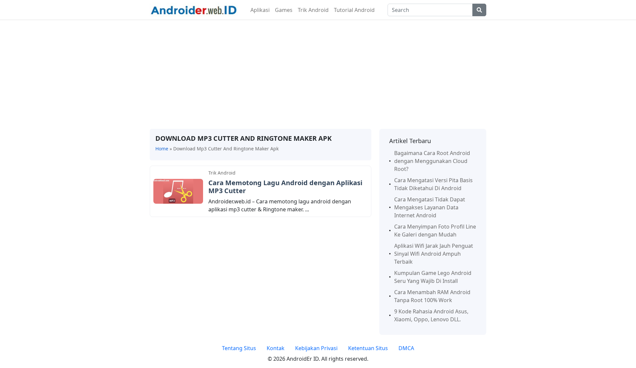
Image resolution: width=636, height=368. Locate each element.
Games (283, 10)
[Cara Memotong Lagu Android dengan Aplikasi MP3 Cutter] (178, 190)
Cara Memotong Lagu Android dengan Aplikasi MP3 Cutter (285, 186)
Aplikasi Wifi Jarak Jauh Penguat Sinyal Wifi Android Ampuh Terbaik (433, 253)
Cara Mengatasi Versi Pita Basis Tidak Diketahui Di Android (433, 184)
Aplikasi (260, 10)
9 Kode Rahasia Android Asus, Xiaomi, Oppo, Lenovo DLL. (431, 315)
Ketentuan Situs (368, 348)
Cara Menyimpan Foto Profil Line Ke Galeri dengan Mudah (435, 230)
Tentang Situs (239, 348)
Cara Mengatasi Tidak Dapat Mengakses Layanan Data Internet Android (429, 207)
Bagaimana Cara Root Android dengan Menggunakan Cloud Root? (432, 161)
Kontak (276, 348)
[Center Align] (479, 10)
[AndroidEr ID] (194, 9)
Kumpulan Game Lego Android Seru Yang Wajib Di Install (432, 277)
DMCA (406, 348)
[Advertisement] (318, 74)
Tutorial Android (354, 10)
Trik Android (313, 10)
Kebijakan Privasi (316, 348)
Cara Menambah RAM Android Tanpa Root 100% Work (432, 296)
